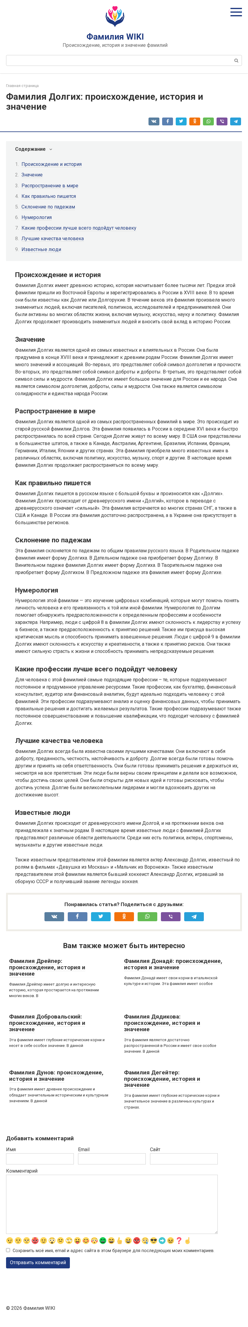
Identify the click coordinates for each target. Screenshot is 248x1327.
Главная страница (22, 85)
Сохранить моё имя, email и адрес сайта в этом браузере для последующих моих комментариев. (113, 1250)
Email (84, 1149)
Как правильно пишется (48, 196)
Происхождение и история (51, 164)
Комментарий (22, 1171)
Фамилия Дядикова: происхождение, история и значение (162, 1023)
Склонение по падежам (48, 207)
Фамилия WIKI (115, 37)
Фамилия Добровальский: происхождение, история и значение (47, 1023)
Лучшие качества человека (52, 238)
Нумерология (36, 217)
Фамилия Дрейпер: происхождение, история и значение (47, 967)
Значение (32, 175)
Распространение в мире (49, 186)
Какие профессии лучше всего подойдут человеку (78, 228)
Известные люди (41, 249)
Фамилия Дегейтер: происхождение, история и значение (162, 1079)
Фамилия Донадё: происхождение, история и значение (173, 964)
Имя (11, 1149)
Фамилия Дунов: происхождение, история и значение (56, 1075)
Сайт (155, 1149)
